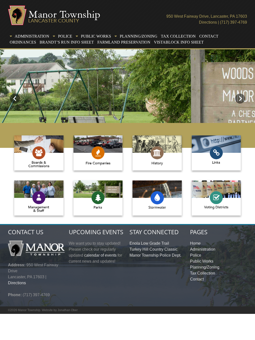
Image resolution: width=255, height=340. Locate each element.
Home (195, 243)
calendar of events (100, 255)
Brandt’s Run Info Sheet (67, 42)
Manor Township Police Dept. (155, 255)
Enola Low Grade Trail (149, 243)
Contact (208, 36)
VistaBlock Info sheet (179, 42)
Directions (208, 22)
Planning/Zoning (204, 267)
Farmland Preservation (123, 42)
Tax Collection (178, 36)
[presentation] (15, 99)
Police (195, 255)
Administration (202, 249)
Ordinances (23, 42)
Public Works (201, 261)
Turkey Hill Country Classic (153, 249)
